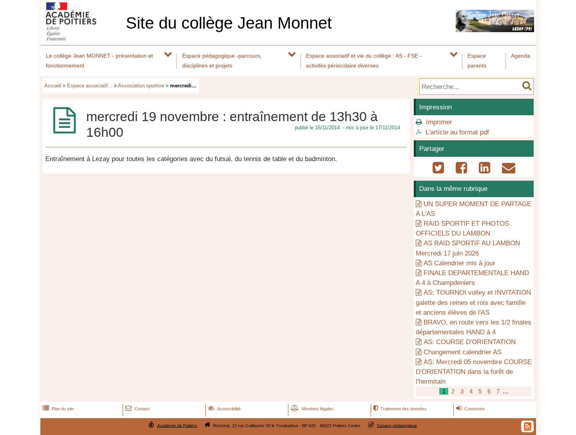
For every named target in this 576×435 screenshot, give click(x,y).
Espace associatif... (89, 86)
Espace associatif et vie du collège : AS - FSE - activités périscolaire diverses (364, 61)
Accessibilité (224, 408)
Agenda (520, 56)
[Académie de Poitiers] (81, 38)
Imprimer (439, 122)
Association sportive (141, 86)
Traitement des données (400, 408)
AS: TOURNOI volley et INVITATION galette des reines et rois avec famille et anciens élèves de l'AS (473, 302)
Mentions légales (312, 408)
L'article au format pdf (457, 132)
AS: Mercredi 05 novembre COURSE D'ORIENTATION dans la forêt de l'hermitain (474, 371)
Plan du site (58, 408)
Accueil (52, 86)
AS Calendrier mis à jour (459, 263)
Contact (137, 408)
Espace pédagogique (397, 425)
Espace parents (476, 61)
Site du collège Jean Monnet (229, 23)
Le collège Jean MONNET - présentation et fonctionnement (99, 61)
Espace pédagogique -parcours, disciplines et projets (222, 61)
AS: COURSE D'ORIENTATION (470, 342)
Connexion (470, 408)
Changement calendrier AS (463, 352)
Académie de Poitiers (177, 425)
